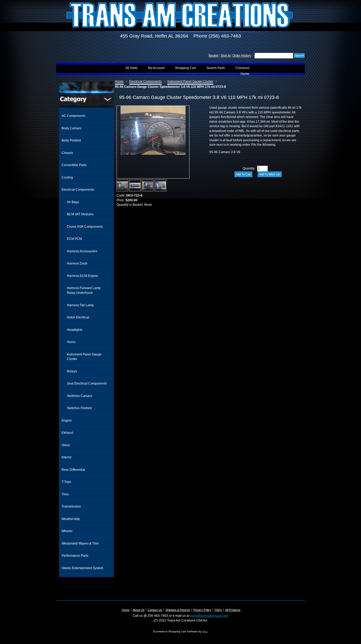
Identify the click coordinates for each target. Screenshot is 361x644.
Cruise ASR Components (85, 227)
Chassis (67, 153)
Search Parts (215, 68)
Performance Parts (75, 556)
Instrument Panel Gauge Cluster (84, 357)
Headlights (74, 330)
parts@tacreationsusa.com (209, 616)
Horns (71, 342)
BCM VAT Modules (80, 214)
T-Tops (66, 482)
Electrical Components (78, 189)
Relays (72, 371)
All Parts (131, 68)
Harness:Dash (77, 263)
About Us (139, 609)
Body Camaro (71, 128)
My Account (156, 68)
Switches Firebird (79, 408)
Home (244, 74)
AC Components (73, 116)
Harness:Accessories (82, 251)
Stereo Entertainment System (82, 568)
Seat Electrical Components (87, 383)
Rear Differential (73, 470)
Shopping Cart (185, 68)
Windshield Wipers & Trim (80, 543)
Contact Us (155, 609)
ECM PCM (74, 239)
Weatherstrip (71, 519)
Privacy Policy (202, 609)
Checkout (242, 68)
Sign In (226, 55)
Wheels (67, 531)
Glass (66, 445)
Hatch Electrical (78, 317)
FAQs (218, 609)
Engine (67, 420)
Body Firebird (71, 140)
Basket (213, 55)
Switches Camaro (79, 396)
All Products (232, 609)
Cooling (67, 177)
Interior (67, 457)
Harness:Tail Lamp (80, 305)
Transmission (71, 506)
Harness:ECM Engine (82, 276)
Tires (65, 494)
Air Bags (73, 202)
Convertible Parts (74, 165)
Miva (205, 631)
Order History (241, 55)
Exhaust (67, 433)
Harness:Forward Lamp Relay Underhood (84, 290)
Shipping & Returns (177, 609)
